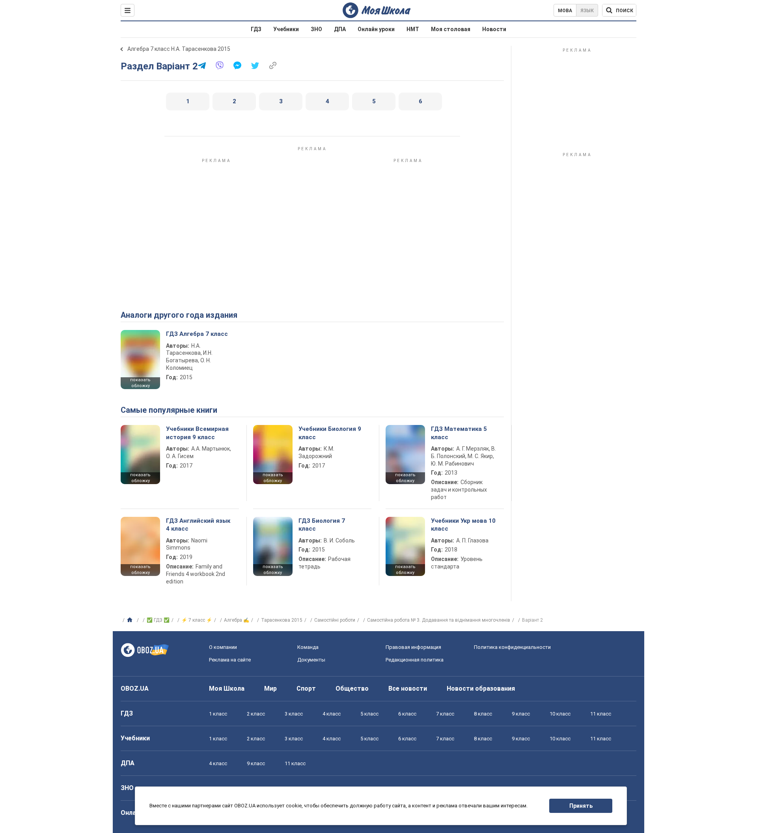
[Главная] (131, 620)
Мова (565, 10)
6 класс (407, 714)
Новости (494, 29)
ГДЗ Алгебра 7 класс (197, 333)
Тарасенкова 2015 (281, 620)
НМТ (412, 29)
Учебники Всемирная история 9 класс (197, 432)
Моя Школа (226, 688)
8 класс (483, 714)
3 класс (294, 714)
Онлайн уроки (376, 29)
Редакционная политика (415, 660)
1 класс (218, 714)
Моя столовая (450, 29)
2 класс (256, 714)
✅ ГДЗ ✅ (158, 620)
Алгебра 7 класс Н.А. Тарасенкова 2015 (178, 49)
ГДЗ (256, 29)
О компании (223, 647)
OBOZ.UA (135, 688)
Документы (311, 660)
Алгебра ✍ (236, 620)
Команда (308, 647)
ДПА (340, 29)
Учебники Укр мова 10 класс (463, 524)
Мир (270, 688)
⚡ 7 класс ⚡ (196, 620)
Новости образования (481, 688)
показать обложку (140, 382)
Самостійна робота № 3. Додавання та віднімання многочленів (438, 620)
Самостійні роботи (334, 620)
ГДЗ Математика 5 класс (459, 432)
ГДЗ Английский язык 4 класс (198, 524)
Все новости (407, 688)
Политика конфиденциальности (512, 647)
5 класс (369, 714)
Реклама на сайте (230, 660)
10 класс (560, 714)
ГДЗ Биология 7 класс (321, 524)
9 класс (521, 714)
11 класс (600, 714)
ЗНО (316, 29)
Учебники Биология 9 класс (329, 432)
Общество (352, 688)
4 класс (332, 714)
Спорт (306, 688)
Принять (581, 806)
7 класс (445, 714)
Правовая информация (413, 647)
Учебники (286, 29)
